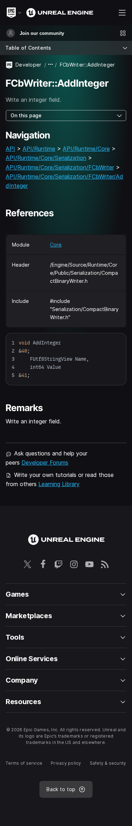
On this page (26, 115)
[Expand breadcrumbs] (50, 64)
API (10, 148)
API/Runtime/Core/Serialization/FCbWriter (60, 167)
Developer (28, 65)
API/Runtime (39, 148)
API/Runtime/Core (86, 148)
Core (56, 245)
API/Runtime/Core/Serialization (46, 157)
